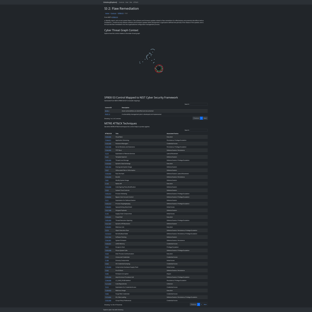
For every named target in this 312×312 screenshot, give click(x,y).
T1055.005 (108, 160)
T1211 (107, 200)
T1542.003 (108, 177)
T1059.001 (108, 217)
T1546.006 (108, 280)
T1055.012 (108, 194)
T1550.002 (108, 174)
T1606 (107, 294)
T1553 (107, 190)
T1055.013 (108, 204)
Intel (127, 2)
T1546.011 (108, 140)
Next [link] (205, 304)
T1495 (107, 274)
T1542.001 (108, 240)
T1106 (107, 184)
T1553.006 (108, 187)
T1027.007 (108, 224)
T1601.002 (108, 167)
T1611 (107, 247)
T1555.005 (108, 143)
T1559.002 (108, 164)
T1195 (107, 214)
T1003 (107, 264)
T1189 (107, 260)
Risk (131, 2)
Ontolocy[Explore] (110, 2)
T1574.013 (108, 234)
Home (107, 13)
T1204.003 (108, 290)
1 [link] (201, 118)
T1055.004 (108, 277)
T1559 (107, 254)
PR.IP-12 (107, 114)
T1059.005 (108, 137)
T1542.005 (108, 150)
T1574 (107, 230)
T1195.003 (108, 267)
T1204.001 (108, 227)
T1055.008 (108, 250)
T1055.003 (108, 220)
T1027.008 (108, 210)
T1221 (107, 157)
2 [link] (201, 304)
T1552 (107, 257)
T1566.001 (108, 207)
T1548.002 (108, 197)
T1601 (107, 180)
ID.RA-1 (107, 111)
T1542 (107, 270)
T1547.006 (108, 147)
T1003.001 (108, 244)
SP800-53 (121, 13)
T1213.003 (108, 284)
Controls (121, 2)
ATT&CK (135, 2)
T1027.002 (108, 237)
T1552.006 (108, 300)
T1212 (107, 287)
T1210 (107, 153)
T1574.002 (108, 297)
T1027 (107, 170)
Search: (187, 104)
